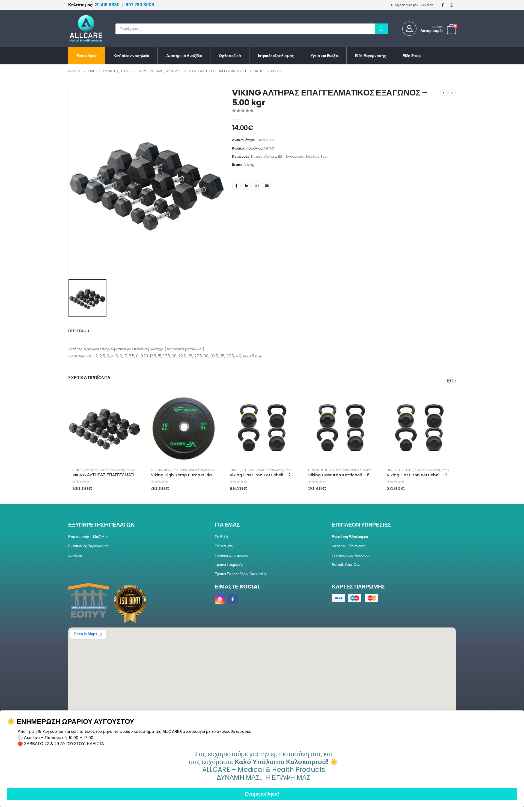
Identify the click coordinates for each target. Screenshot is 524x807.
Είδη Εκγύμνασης (370, 55)
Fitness (257, 156)
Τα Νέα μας (224, 546)
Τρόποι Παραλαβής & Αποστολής (241, 573)
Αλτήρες (270, 156)
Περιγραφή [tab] (78, 331)
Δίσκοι (89, 470)
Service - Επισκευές (348, 546)
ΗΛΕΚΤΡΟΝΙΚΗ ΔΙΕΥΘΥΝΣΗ (267, 185)
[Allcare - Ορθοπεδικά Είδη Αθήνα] (82, 28)
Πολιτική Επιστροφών (232, 555)
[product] (104, 427)
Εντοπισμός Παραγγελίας (88, 546)
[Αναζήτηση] (381, 28)
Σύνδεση (427, 5)
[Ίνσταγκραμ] (451, 5)
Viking (249, 164)
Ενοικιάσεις (86, 55)
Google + (256, 185)
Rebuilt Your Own (347, 564)
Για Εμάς (221, 536)
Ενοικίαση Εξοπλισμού (350, 536)
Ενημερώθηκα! (262, 793)
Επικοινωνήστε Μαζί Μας (88, 536)
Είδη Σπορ (412, 55)
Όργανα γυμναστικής (441, 470)
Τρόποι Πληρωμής (229, 564)
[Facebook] (442, 5)
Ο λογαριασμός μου (404, 5)
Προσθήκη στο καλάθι (132, 400)
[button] (448, 380)
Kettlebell (170, 470)
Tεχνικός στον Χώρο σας (351, 555)
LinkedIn (246, 185)
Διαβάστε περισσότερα (289, 400)
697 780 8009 (140, 5)
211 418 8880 (94, 5)
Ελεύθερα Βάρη (316, 156)
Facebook (236, 185)
